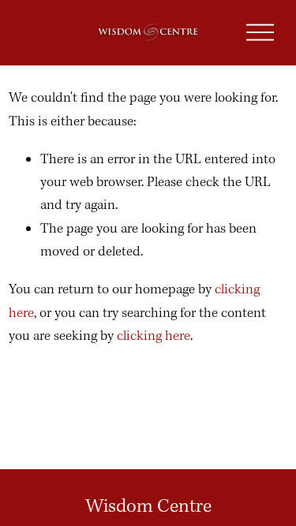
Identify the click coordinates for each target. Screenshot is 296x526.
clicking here (153, 336)
